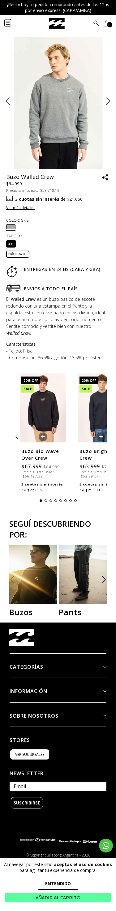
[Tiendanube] (38, 841)
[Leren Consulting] (78, 841)
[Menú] (12, 23)
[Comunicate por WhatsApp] (106, 846)
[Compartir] (105, 178)
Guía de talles (17, 254)
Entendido (58, 883)
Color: (17, 220)
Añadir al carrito (58, 897)
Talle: (15, 236)
